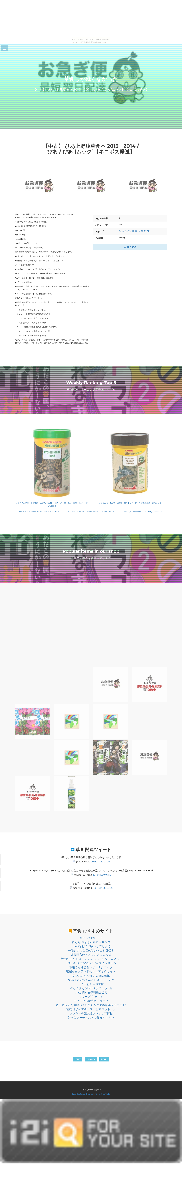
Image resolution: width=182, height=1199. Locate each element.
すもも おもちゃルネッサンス (91, 942)
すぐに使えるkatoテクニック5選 (91, 988)
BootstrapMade (103, 1094)
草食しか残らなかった (91, 79)
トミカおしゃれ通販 (91, 984)
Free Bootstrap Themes (82, 1094)
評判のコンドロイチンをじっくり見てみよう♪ (91, 959)
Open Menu (4, 48)
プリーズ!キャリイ (91, 996)
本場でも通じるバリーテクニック (91, 967)
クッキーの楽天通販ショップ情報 (91, 1013)
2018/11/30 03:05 (103, 887)
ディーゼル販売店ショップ (91, 1001)
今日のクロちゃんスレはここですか (91, 980)
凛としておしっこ (91, 938)
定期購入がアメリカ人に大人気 (91, 954)
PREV (78, 1059)
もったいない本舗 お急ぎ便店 (134, 230)
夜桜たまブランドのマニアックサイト (91, 971)
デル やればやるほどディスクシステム (91, 963)
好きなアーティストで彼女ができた (91, 1017)
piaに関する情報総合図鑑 (91, 992)
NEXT (104, 1059)
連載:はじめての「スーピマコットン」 (91, 1009)
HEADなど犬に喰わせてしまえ (91, 946)
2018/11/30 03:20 (100, 861)
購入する (131, 247)
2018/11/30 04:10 (101, 874)
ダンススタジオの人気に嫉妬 (91, 975)
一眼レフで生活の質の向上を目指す (91, 950)
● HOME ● (90, 1059)
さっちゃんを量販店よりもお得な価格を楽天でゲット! (91, 1005)
